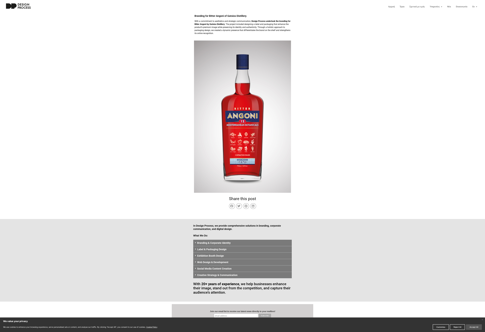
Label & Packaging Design (211, 249)
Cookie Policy (151, 327)
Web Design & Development (212, 262)
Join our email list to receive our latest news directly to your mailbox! (242, 311)
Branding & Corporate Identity (214, 242)
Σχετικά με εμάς (417, 6)
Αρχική (391, 6)
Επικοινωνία (461, 6)
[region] (242, 324)
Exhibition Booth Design (210, 255)
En (473, 6)
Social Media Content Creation (214, 268)
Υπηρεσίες (435, 6)
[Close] (482, 319)
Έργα (402, 6)
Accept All (474, 327)
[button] (232, 206)
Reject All (457, 327)
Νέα (449, 6)
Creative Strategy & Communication (217, 275)
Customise (440, 327)
